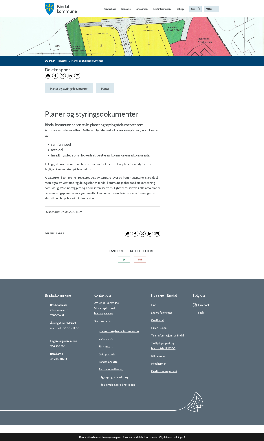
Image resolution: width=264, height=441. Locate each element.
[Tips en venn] (77, 76)
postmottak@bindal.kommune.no (119, 331)
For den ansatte (108, 361)
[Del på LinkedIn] (70, 76)
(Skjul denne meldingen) (172, 437)
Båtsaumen (158, 356)
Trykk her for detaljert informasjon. (141, 437)
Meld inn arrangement (164, 371)
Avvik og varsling (103, 313)
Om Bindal (157, 320)
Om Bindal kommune (106, 302)
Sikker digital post (104, 308)
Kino (153, 305)
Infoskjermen (158, 363)
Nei (140, 259)
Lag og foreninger (161, 312)
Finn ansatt (106, 346)
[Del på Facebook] (55, 76)
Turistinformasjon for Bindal (167, 335)
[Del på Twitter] (63, 76)
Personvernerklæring (111, 369)
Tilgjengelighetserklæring (113, 377)
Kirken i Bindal (159, 327)
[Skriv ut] (48, 76)
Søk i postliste (107, 354)
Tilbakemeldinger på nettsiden (117, 384)
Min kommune (102, 321)
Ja (124, 259)
